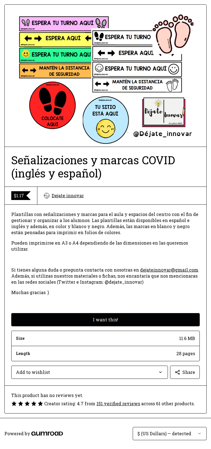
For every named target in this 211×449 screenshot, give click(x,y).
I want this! (105, 319)
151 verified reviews (118, 403)
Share (188, 372)
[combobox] (89, 372)
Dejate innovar (68, 195)
